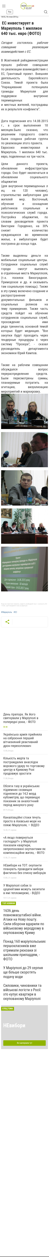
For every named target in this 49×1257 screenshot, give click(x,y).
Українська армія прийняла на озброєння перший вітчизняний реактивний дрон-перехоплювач (22, 740)
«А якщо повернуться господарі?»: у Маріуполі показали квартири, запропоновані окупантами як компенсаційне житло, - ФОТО (24, 845)
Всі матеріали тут (24, 1043)
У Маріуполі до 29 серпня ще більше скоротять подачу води (23, 972)
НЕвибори (14, 1025)
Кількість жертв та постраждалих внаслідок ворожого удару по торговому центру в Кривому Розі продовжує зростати (24, 765)
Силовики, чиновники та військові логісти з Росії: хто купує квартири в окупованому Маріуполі (22, 992)
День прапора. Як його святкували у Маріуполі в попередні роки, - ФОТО (20, 718)
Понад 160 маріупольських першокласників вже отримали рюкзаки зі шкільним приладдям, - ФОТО (24, 950)
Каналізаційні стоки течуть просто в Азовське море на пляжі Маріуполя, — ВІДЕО (22, 821)
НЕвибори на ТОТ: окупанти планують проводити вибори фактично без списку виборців (24, 869)
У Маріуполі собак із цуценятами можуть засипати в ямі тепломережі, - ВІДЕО (24, 889)
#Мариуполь (6, 612)
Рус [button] (9, 12)
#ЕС (15, 612)
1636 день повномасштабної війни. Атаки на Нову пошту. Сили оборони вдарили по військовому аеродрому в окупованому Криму (23, 921)
